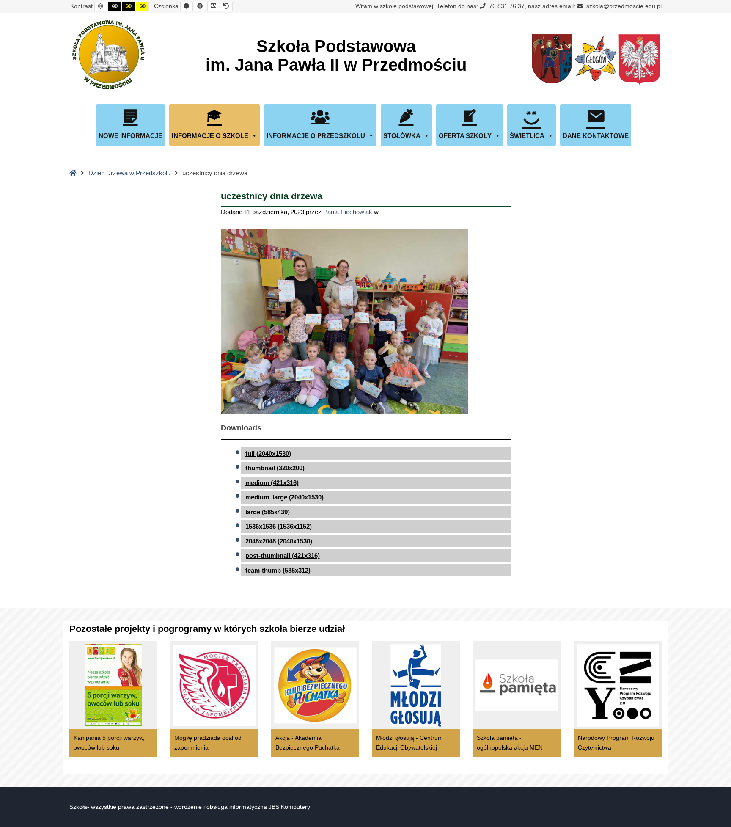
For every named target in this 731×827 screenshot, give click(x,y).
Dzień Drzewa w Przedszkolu (129, 172)
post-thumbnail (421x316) (282, 555)
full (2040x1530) (268, 453)
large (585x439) (267, 511)
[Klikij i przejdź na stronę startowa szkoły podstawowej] (107, 54)
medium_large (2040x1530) (284, 497)
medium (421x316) (272, 482)
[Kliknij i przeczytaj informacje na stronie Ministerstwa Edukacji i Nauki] (639, 60)
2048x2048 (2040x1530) (278, 541)
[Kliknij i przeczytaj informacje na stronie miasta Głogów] (595, 60)
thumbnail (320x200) (275, 467)
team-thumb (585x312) (278, 570)
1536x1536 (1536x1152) (278, 526)
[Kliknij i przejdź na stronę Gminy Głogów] (552, 60)
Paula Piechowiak (348, 211)
